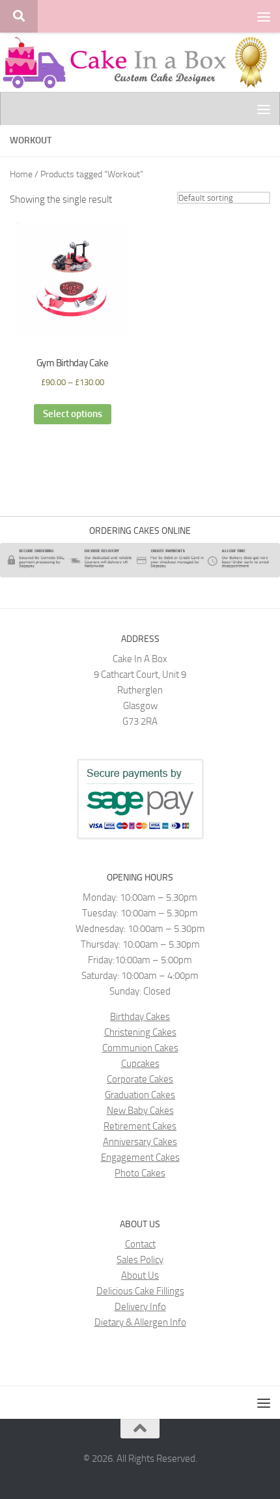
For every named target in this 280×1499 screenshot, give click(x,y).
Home (21, 174)
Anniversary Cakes (140, 1142)
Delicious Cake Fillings (140, 1291)
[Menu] (263, 16)
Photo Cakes (140, 1173)
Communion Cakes (140, 1048)
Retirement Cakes (140, 1126)
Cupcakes (140, 1064)
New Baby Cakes (140, 1110)
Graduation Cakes (140, 1095)
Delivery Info (140, 1307)
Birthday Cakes (140, 1017)
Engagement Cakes (140, 1157)
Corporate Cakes (140, 1079)
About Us (140, 1275)
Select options (72, 414)
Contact (140, 1244)
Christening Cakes (140, 1032)
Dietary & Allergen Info (140, 1322)
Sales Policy (140, 1260)
